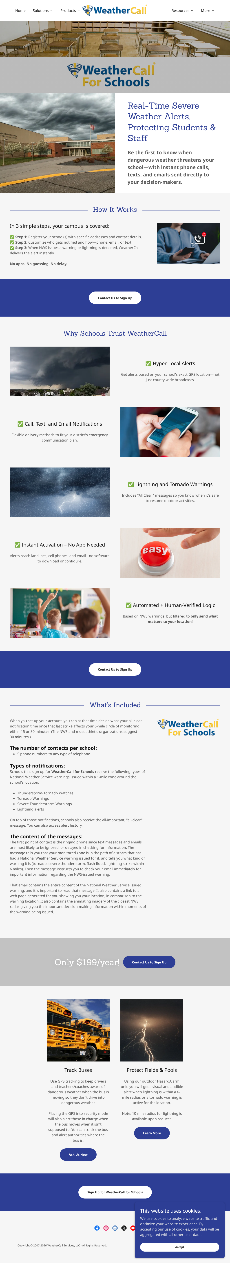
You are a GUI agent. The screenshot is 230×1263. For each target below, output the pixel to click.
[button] (43, 10)
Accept (179, 1247)
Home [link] (20, 10)
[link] (115, 10)
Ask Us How (78, 1154)
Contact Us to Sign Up (115, 298)
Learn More (152, 1133)
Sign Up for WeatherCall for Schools (115, 1192)
